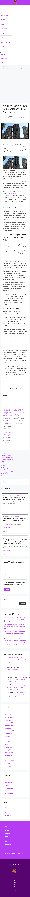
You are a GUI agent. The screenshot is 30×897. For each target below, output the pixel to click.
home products (9, 788)
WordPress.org (9, 815)
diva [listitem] (6, 841)
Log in (6, 807)
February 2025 (9, 717)
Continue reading (6, 505)
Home (2, 10)
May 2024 (7, 739)
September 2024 (9, 731)
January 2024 (8, 750)
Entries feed (8, 810)
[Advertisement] (15, 86)
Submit (7, 589)
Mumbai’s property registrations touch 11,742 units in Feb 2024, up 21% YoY (16, 687)
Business (7, 780)
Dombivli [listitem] (7, 839)
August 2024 (8, 733)
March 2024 (8, 744)
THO (5, 117)
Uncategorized (9, 793)
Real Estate (8, 791)
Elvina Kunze (10, 657)
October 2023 (8, 758)
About (2, 33)
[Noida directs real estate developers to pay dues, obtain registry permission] (20, 416)
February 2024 (9, 747)
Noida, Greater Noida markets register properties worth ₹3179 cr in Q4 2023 (16, 695)
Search (5, 599)
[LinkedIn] (15, 882)
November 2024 (9, 725)
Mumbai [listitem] (7, 836)
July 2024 (7, 736)
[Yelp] (15, 890)
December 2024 (9, 723)
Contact (3, 46)
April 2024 (7, 742)
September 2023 (9, 761)
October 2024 (8, 728)
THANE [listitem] (7, 831)
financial (7, 785)
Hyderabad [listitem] (8, 844)
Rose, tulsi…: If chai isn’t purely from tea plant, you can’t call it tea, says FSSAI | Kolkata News (15, 620)
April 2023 (7, 763)
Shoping (3, 19)
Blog (2, 24)
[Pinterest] (15, 888)
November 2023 (9, 755)
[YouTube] (15, 886)
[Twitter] (15, 878)
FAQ (2, 37)
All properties (5, 15)
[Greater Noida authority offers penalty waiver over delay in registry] (8, 438)
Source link (5, 381)
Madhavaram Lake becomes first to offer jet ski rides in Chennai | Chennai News (14, 626)
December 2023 (9, 752)
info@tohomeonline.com (19, 853)
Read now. (13, 193)
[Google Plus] (15, 884)
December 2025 (9, 712)
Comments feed (9, 813)
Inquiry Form (4, 28)
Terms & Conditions (6, 42)
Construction (10, 66)
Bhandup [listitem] (7, 833)
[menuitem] (10, 55)
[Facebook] (15, 876)
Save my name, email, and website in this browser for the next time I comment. (14, 583)
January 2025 (8, 720)
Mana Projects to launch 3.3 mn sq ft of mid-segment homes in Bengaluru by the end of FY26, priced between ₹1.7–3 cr (15, 542)
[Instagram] (15, 880)
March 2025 (8, 714)
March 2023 (8, 766)
